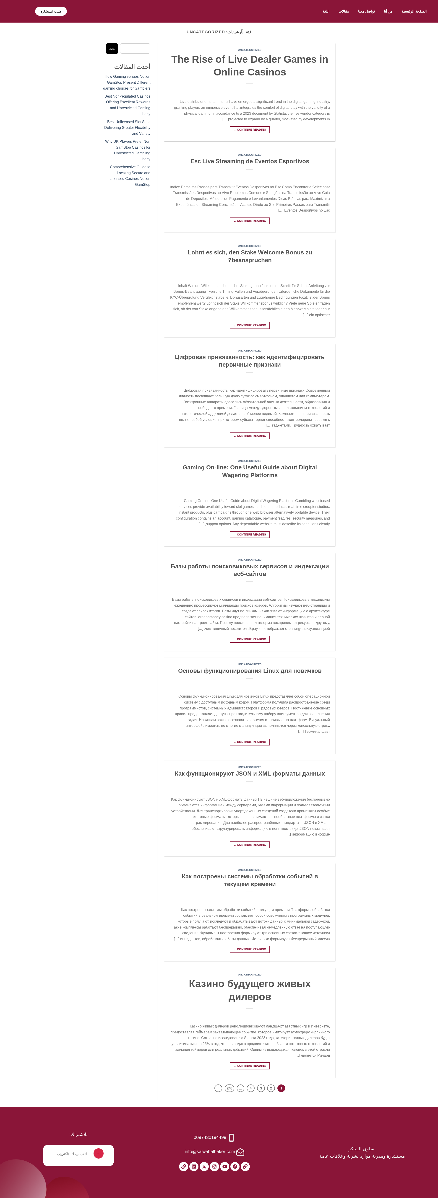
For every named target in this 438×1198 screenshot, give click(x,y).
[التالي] (218, 1088)
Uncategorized (249, 50)
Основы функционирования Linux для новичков (250, 671)
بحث (112, 49)
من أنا (388, 11)
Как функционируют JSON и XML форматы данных (250, 773)
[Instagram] (214, 1166)
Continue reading (249, 129)
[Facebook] (235, 1166)
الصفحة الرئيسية (414, 11)
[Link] (245, 1166)
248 (229, 1088)
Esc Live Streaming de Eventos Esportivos (249, 161)
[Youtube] (224, 1166)
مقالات (344, 11)
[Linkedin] (193, 1166)
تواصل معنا (366, 11)
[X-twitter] (204, 1166)
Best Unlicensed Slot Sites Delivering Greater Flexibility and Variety (127, 127)
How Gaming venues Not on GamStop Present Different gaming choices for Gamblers (126, 82)
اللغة (325, 11)
